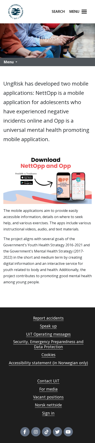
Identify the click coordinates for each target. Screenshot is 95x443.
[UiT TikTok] (46, 431)
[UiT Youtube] (68, 431)
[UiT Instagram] (35, 431)
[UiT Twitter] (57, 431)
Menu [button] (9, 62)
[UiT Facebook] (25, 431)
